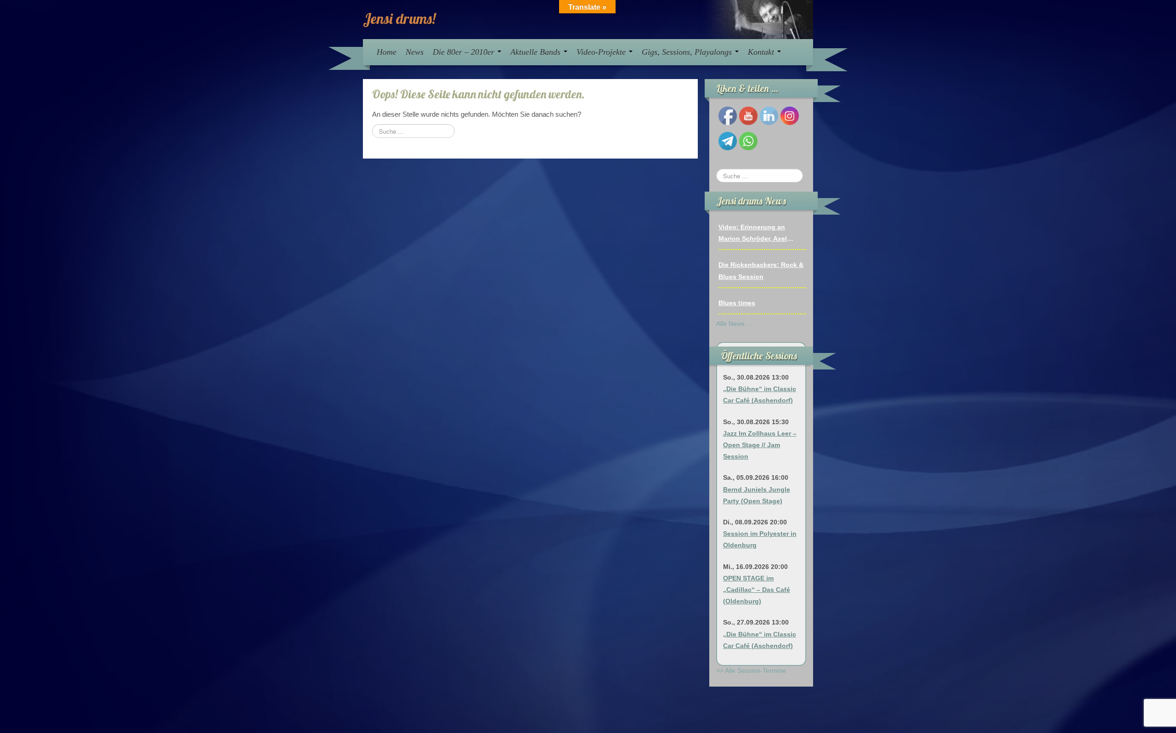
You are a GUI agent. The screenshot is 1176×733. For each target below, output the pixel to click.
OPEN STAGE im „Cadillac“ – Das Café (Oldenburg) (756, 589)
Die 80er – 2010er (465, 52)
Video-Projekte (602, 52)
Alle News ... (734, 323)
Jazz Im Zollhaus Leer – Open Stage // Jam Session (760, 445)
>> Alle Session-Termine (751, 670)
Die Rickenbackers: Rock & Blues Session (760, 270)
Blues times (736, 303)
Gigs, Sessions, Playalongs (688, 52)
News (415, 52)
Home (386, 52)
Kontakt (762, 52)
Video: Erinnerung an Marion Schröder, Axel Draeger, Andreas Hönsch (758, 233)
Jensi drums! (399, 18)
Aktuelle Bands (536, 52)
